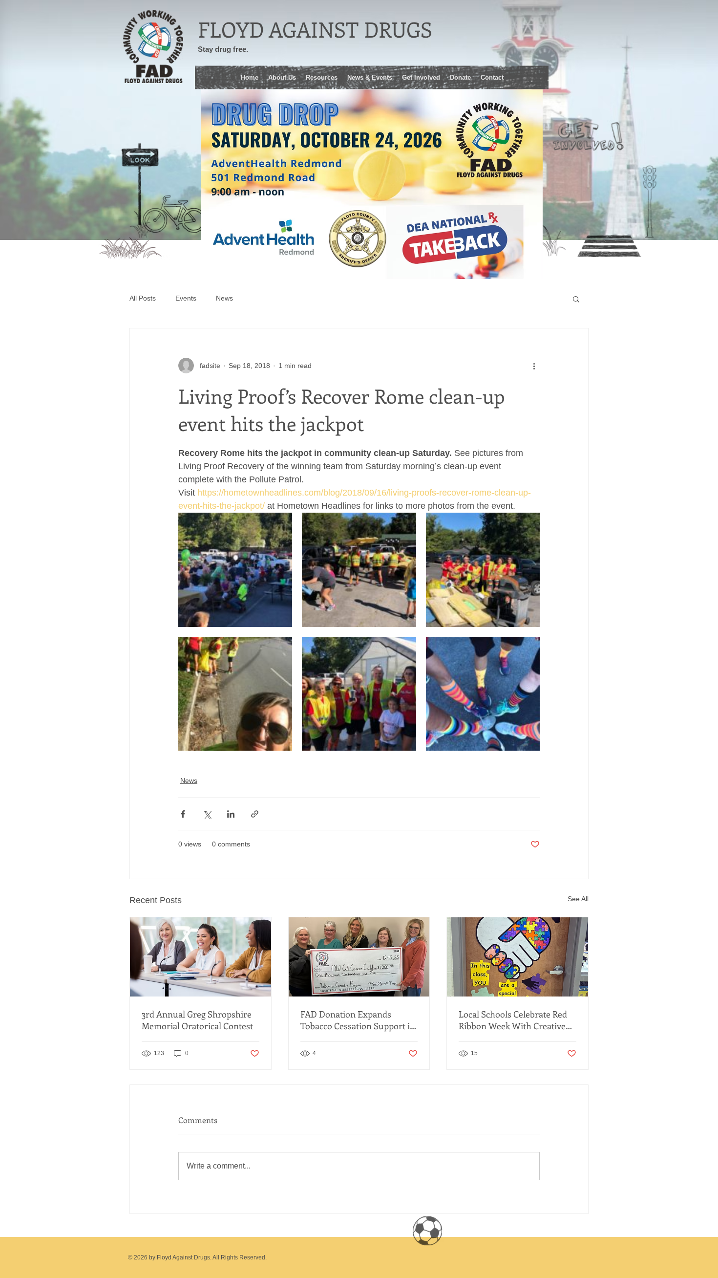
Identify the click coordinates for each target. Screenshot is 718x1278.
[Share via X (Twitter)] (206, 814)
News (224, 298)
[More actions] (534, 365)
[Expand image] (235, 570)
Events (185, 298)
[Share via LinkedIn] (230, 814)
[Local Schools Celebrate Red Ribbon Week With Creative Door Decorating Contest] (517, 956)
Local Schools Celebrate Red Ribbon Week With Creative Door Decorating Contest (513, 1020)
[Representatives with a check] (359, 956)
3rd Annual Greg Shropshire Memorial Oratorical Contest (197, 1020)
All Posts (142, 298)
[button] (321, 76)
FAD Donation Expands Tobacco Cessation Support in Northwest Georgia (357, 1020)
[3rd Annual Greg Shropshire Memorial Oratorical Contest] (200, 956)
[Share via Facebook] (183, 814)
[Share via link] (254, 814)
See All (578, 899)
